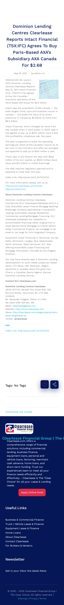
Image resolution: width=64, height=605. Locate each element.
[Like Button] (45, 384)
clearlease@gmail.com (24, 306)
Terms (42, 598)
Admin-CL (39, 73)
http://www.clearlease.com (29, 309)
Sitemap (22, 598)
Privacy (33, 598)
